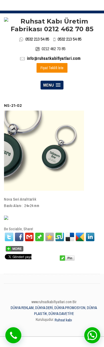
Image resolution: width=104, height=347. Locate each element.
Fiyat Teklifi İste (52, 67)
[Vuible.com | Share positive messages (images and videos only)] (39, 236)
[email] (29, 237)
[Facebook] (19, 237)
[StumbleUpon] (59, 237)
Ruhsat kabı (63, 320)
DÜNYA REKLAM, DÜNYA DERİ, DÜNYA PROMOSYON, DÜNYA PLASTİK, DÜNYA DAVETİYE (54, 310)
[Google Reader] (80, 237)
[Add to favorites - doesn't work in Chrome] (49, 237)
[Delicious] (70, 237)
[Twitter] (9, 237)
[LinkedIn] (90, 237)
